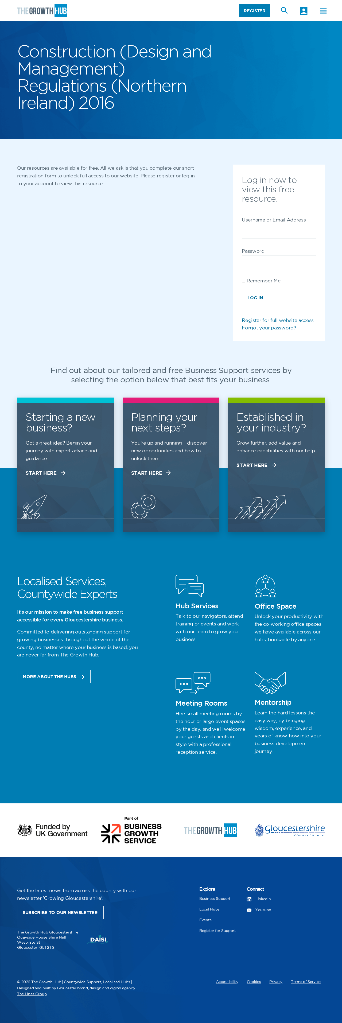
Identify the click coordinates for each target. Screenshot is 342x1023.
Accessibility (227, 981)
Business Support (215, 898)
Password (253, 251)
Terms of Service (306, 981)
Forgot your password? (269, 328)
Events (205, 920)
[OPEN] (323, 10)
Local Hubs (209, 909)
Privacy (275, 981)
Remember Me (263, 281)
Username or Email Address (274, 220)
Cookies (254, 981)
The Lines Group (31, 994)
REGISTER (254, 11)
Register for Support (217, 930)
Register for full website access (278, 320)
